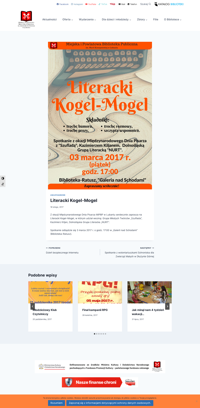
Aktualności (49, 19)
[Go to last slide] (32, 306)
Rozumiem (56, 402)
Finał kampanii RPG (95, 309)
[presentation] (50, 292)
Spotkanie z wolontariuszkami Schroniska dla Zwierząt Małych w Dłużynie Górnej (129, 252)
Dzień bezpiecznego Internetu (62, 250)
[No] (196, 401)
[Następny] (167, 306)
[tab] (94, 334)
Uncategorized (57, 195)
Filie (155, 19)
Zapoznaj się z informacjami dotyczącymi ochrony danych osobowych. (110, 402)
